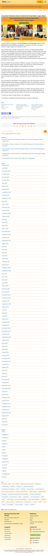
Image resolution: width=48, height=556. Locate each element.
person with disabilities (8, 117)
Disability (23, 489)
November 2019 (6, 298)
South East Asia (19, 502)
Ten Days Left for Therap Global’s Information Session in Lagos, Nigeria (22, 106)
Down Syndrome (40, 489)
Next (44, 10)
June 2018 (4, 343)
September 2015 (6, 412)
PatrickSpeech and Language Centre (30, 43)
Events (31, 518)
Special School (28, 502)
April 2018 (5, 349)
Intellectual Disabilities (35, 494)
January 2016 (5, 400)
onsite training (10, 499)
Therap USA (7, 531)
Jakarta (20, 496)
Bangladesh (5, 434)
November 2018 (6, 331)
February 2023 (6, 207)
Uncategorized (6, 474)
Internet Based (13, 496)
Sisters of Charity (10, 502)
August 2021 (5, 243)
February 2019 (6, 322)
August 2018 (5, 340)
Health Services (8, 521)
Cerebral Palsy (5, 486)
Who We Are (7, 529)
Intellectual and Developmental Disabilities (18, 494)
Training (26, 504)
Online (3, 499)
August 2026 (5, 165)
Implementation (42, 491)
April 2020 (5, 283)
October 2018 (5, 334)
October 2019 (5, 301)
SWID (40, 502)
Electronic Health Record (26, 116)
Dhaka (17, 489)
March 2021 (5, 258)
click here (27, 95)
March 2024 (5, 186)
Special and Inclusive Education (11, 517)
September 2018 (6, 337)
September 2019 (6, 304)
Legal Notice (7, 535)
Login (40, 2)
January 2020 (5, 292)
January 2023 (5, 210)
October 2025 (5, 174)
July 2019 (4, 310)
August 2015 (5, 415)
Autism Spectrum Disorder (27, 484)
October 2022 (5, 216)
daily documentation (28, 486)
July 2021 (4, 246)
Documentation (30, 489)
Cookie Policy (7, 539)
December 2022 (6, 213)
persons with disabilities (21, 499)
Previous (39, 10)
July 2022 (4, 219)
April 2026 (5, 168)
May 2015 (4, 421)
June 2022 (4, 222)
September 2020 (6, 270)
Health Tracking (33, 491)
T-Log (44, 502)
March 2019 (5, 319)
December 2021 (6, 231)
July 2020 (4, 274)
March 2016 (5, 394)
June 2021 (4, 249)
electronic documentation (8, 491)
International (5, 496)
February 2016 (6, 397)
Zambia (4, 477)
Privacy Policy (7, 537)
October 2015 (5, 409)
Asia (13, 484)
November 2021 (6, 234)
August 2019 (5, 307)
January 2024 (5, 189)
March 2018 (5, 352)
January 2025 (5, 177)
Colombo (12, 486)
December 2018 (6, 328)
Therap (3, 504)
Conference (5, 437)
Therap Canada (8, 533)
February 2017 (6, 379)
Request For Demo (35, 535)
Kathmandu (26, 496)
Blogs (31, 520)
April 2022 (5, 225)
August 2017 (5, 367)
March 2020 (5, 286)
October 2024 (5, 180)
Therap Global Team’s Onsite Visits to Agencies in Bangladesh (18, 158)
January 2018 (5, 355)
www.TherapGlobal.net (10, 509)
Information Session (41, 116)
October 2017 (5, 364)
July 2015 (4, 418)
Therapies (6, 519)
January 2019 (5, 325)
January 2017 (5, 382)
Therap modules (19, 504)
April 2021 (5, 255)
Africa (3, 431)
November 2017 (6, 361)
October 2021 (5, 237)
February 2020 (6, 289)
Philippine (5, 456)
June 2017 (4, 370)
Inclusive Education (34, 116)
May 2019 (4, 313)
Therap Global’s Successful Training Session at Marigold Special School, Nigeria (37, 106)
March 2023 (5, 204)
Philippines (5, 459)
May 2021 (4, 252)
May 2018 (4, 346)
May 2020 (4, 280)
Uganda (4, 471)
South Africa (5, 462)
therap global (17, 117)
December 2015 (6, 403)
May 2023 (4, 201)
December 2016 (6, 385)
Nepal (3, 449)
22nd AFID (4, 484)
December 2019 (6, 295)
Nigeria (17, 116)
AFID (9, 484)
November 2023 (6, 192)
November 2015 (6, 406)
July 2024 (4, 183)
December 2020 (6, 267)
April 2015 (5, 425)
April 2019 (5, 316)
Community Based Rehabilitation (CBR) (13, 523)
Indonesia (4, 443)
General (4, 440)
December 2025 (6, 171)
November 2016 (6, 388)
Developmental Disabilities (8, 489)
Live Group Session (35, 496)
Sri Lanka (4, 465)
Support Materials (34, 516)
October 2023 (5, 195)
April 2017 (5, 376)
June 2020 (4, 277)
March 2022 (5, 228)
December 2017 (6, 358)
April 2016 (5, 391)
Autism (17, 484)
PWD (13, 117)
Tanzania (4, 468)
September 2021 (6, 240)
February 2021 (6, 261)
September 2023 (6, 198)
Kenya (3, 446)
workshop (32, 504)
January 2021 (5, 264)
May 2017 (4, 373)
